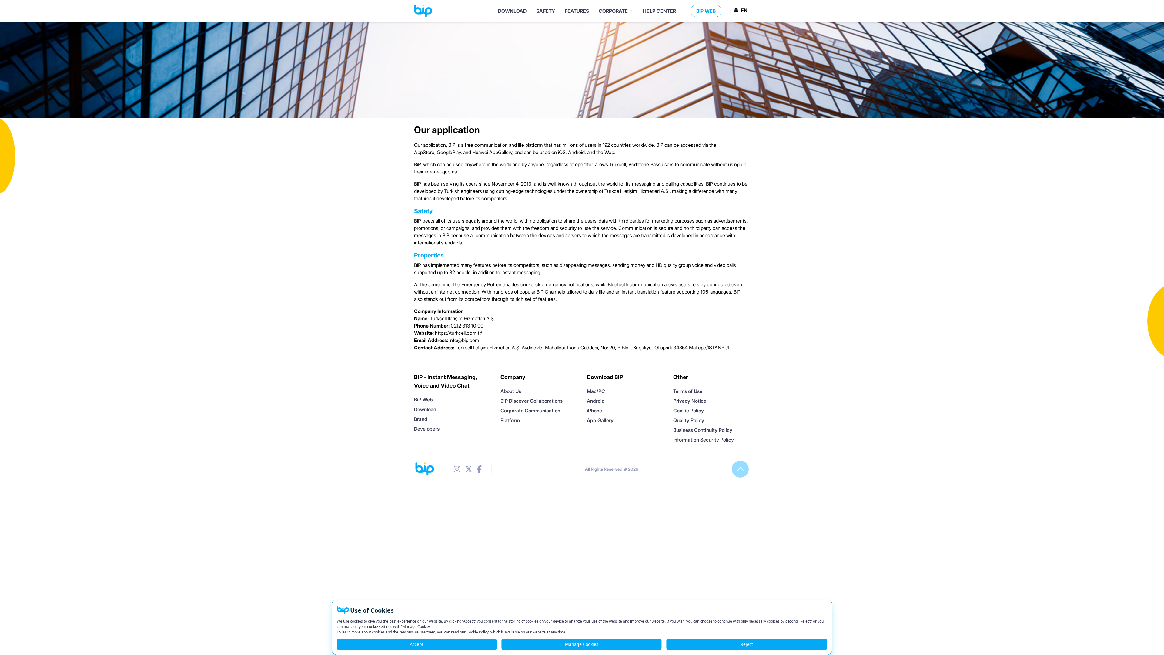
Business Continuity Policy (702, 430)
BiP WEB (706, 11)
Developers (427, 429)
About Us (510, 391)
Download (425, 409)
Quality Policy (688, 420)
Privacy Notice (689, 401)
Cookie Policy (688, 411)
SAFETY (545, 11)
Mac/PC (596, 391)
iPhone (594, 411)
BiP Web (423, 400)
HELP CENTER (659, 11)
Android (596, 401)
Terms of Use (687, 391)
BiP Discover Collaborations (531, 401)
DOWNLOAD (512, 11)
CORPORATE (614, 11)
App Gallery (600, 420)
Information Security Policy (703, 440)
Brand (420, 419)
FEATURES (577, 11)
